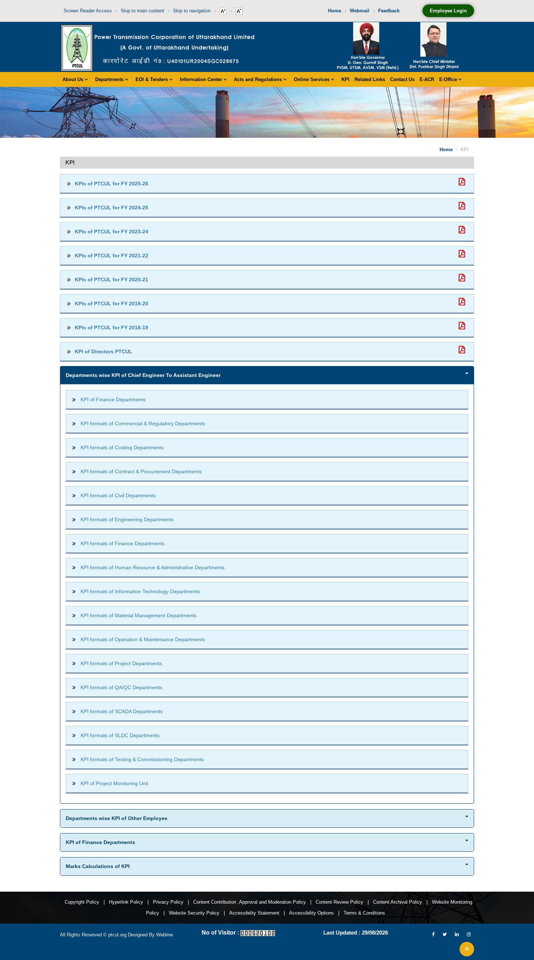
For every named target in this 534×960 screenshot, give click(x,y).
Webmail (359, 10)
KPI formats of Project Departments (121, 663)
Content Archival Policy (397, 902)
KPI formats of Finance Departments (123, 543)
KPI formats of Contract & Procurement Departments (141, 471)
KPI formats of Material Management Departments (139, 615)
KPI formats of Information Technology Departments (140, 591)
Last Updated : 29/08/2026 (355, 932)
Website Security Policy (194, 913)
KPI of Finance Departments (113, 399)
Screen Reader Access (88, 10)
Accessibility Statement (254, 913)
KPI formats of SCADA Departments (122, 711)
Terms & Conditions (364, 913)
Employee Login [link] (448, 10)
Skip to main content (142, 10)
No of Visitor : (220, 932)
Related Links (370, 79)
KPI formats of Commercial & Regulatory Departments (143, 423)
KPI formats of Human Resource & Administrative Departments (152, 567)
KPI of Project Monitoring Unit (114, 783)
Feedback (389, 10)
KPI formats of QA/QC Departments (121, 687)
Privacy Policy (168, 902)
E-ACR (427, 79)
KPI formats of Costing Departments (122, 447)
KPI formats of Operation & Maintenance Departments (143, 639)
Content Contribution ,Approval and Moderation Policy (249, 902)
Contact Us (402, 79)
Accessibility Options (311, 913)
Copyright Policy (82, 902)
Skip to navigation (192, 10)
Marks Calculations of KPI (98, 866)
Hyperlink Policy (126, 902)
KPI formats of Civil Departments (118, 495)
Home (334, 10)
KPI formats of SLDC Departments (120, 735)
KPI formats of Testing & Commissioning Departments (142, 759)
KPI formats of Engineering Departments (127, 519)
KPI (345, 79)
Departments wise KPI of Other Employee (116, 818)
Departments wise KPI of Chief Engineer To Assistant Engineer (143, 375)
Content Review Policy (339, 902)
